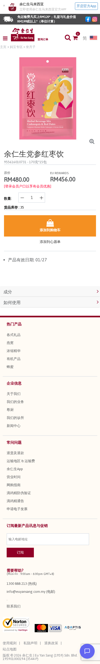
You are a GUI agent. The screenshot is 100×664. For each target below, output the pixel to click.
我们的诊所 (15, 418)
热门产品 (14, 324)
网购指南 (14, 485)
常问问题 (14, 442)
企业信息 (14, 383)
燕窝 (10, 343)
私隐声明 (30, 643)
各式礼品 (14, 335)
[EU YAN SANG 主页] (22, 34)
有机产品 (14, 359)
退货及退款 (15, 453)
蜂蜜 (10, 367)
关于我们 (14, 394)
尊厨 (10, 410)
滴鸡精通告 (15, 501)
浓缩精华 (14, 351)
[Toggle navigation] (7, 38)
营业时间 (14, 477)
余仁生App (15, 469)
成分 (7, 291)
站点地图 (10, 649)
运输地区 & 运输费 (21, 461)
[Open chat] (87, 651)
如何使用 (12, 302)
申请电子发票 (17, 509)
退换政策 (51, 643)
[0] (78, 38)
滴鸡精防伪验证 (19, 493)
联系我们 (14, 606)
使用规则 (10, 643)
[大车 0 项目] (78, 38)
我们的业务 (15, 402)
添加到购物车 (50, 230)
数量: (8, 199)
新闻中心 (14, 426)
